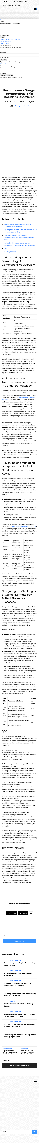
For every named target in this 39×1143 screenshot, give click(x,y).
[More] (31, 913)
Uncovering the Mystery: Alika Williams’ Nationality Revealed (20, 1025)
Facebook (9, 1117)
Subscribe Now (19, 941)
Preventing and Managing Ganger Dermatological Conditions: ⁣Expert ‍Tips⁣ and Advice (19, 237)
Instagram (20, 1117)
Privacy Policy (4, 43)
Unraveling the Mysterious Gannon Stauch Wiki (18, 974)
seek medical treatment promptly (23, 526)
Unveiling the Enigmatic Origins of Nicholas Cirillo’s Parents (17, 984)
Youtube (8, 1120)
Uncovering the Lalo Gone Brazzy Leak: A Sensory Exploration (20, 1036)
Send (34, 1131)
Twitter (30, 1117)
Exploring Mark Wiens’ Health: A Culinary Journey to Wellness (20, 995)
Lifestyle (22, 85)
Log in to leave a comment (19, 1065)
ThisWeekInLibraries (13, 102)
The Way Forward (10, 252)
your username (4, 29)
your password (4, 35)
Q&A (5, 249)
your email (3, 52)
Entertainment (15, 960)
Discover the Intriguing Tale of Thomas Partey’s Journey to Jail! (19, 1015)
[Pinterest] (24, 106)
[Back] (0, 19)
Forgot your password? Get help (10, 39)
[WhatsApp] (28, 106)
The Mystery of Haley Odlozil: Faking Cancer (18, 1005)
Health (16, 85)
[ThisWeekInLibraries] (19, 895)
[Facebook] (15, 106)
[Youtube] (4, 1120)
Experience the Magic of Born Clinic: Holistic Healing (10, 1052)
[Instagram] (15, 1117)
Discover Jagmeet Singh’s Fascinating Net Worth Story (19, 964)
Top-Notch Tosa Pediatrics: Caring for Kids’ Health (27, 1052)
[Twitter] (20, 106)
